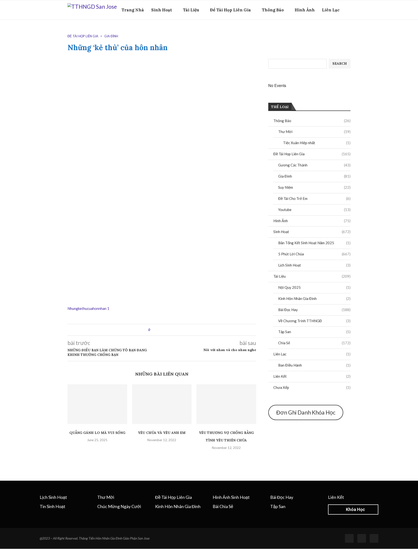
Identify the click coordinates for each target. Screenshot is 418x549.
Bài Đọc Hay (314, 309)
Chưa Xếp (312, 387)
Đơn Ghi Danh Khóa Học (306, 412)
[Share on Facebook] (158, 330)
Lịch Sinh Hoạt (314, 265)
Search (339, 63)
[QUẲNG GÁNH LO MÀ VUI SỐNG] (97, 404)
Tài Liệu (191, 10)
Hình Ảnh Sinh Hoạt (231, 497)
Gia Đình (314, 176)
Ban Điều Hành (314, 365)
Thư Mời (314, 131)
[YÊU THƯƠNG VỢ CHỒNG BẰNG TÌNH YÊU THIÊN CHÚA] (226, 404)
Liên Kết (312, 376)
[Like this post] (152, 330)
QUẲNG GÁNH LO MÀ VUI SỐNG (97, 433)
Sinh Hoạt (161, 10)
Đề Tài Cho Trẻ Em (314, 198)
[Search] (348, 31)
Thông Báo (273, 10)
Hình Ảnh (305, 10)
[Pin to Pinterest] (167, 330)
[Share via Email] (172, 330)
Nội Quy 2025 (314, 287)
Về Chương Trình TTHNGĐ (314, 321)
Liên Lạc (331, 10)
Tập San (314, 331)
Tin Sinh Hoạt (52, 506)
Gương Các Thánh (314, 165)
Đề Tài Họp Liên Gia (230, 10)
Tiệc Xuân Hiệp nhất (317, 143)
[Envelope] (374, 538)
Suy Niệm (314, 187)
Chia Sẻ (314, 343)
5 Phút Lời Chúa (314, 254)
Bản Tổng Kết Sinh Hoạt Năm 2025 (314, 243)
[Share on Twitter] (162, 330)
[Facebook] (340, 31)
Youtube (314, 209)
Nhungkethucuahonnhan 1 (88, 308)
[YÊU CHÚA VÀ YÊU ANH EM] (162, 404)
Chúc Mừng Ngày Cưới (119, 506)
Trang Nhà (132, 10)
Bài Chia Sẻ (223, 506)
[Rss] (361, 538)
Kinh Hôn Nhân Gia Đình (314, 298)
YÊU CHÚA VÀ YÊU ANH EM (162, 433)
